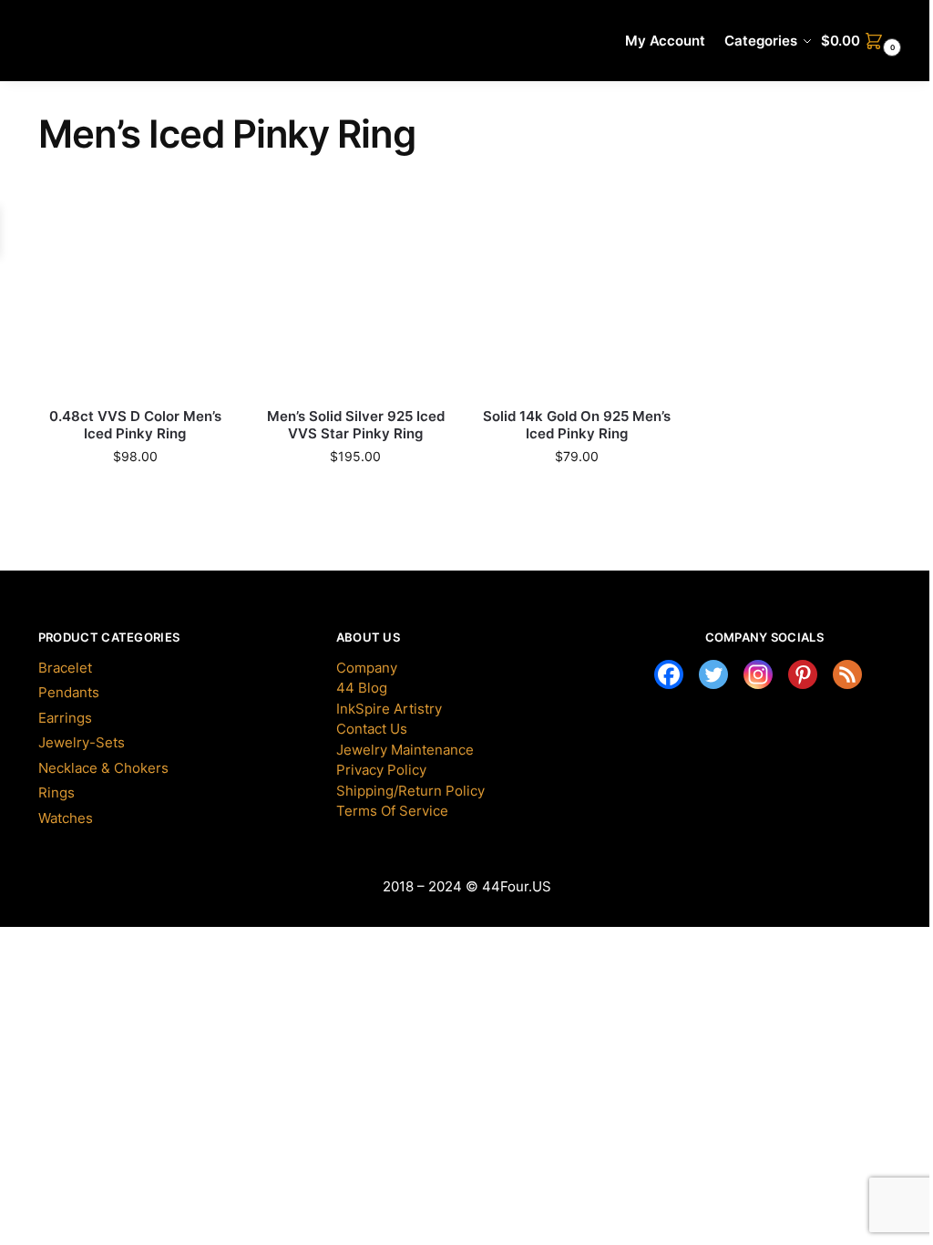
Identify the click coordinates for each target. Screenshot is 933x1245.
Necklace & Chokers (103, 768)
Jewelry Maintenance (405, 749)
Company (366, 667)
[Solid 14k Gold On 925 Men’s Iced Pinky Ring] (575, 297)
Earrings (65, 717)
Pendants (68, 692)
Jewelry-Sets (81, 742)
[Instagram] (758, 674)
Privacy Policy (381, 769)
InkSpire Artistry (389, 708)
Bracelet (65, 667)
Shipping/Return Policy (410, 790)
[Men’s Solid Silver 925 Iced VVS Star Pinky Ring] (355, 297)
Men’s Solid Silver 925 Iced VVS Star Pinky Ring (356, 425)
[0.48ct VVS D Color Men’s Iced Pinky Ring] (134, 297)
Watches (65, 818)
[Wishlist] (190, 228)
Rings (56, 792)
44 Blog (361, 687)
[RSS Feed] (847, 674)
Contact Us (371, 728)
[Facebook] (668, 674)
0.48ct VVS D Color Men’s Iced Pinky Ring (135, 425)
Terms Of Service (392, 810)
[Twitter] (713, 674)
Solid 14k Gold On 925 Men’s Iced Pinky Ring (577, 425)
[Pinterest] (802, 674)
